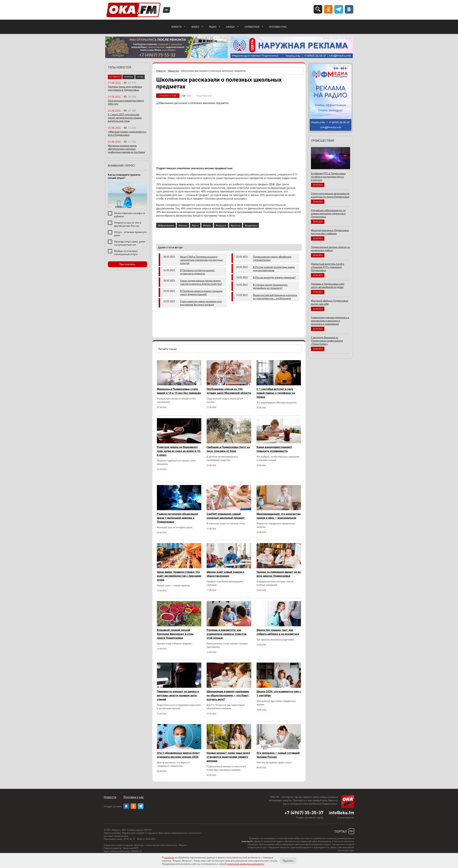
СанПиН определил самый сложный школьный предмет (226, 515)
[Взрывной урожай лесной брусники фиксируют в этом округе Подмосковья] (179, 625)
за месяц (128, 76)
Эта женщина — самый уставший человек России (278, 754)
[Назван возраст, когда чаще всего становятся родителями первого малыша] (229, 748)
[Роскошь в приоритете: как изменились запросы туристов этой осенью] (229, 625)
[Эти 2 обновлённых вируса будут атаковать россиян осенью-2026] (179, 748)
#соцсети (221, 225)
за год (140, 76)
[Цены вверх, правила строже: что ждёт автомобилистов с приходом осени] (179, 567)
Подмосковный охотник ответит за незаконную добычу (330, 248)
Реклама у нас (278, 26)
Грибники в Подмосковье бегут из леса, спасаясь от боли (228, 449)
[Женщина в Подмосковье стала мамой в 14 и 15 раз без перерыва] (179, 384)
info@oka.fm (341, 812)
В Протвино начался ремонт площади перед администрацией (201, 292)
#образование (166, 225)
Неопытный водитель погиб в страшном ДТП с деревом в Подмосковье (327, 267)
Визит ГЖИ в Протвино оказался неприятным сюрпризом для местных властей (201, 260)
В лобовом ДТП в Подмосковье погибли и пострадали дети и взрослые (328, 176)
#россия (235, 225)
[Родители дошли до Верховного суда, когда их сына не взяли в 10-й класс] (179, 442)
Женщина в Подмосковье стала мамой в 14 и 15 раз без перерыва (179, 391)
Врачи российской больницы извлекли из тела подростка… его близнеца (275, 296)
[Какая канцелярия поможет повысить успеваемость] (279, 442)
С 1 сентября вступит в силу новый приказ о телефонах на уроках (276, 393)
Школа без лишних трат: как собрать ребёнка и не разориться (278, 632)
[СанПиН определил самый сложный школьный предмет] (229, 509)
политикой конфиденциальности (245, 863)
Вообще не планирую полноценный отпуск (126, 252)
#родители (251, 225)
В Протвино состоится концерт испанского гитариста (197, 271)
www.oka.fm (247, 841)
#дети (195, 225)
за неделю (115, 76)
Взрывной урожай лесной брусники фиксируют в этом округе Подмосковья (175, 634)
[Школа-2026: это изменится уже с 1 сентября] (279, 686)
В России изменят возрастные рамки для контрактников (274, 268)
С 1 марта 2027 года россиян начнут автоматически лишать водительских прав (125, 117)
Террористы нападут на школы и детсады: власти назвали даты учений (178, 695)
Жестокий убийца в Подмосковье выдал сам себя (329, 302)
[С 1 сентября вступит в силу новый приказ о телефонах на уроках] (279, 384)
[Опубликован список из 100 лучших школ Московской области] (229, 384)
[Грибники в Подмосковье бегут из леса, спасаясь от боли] (229, 442)
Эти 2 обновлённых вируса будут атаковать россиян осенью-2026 (178, 754)
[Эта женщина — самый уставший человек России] (279, 748)
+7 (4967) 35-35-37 (303, 812)
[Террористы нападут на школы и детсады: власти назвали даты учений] (179, 686)
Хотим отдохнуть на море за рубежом (129, 214)
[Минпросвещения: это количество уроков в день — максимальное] (279, 509)
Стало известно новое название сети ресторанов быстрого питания (201, 303)
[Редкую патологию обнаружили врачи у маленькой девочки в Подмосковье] (179, 509)
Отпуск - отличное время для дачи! (130, 233)
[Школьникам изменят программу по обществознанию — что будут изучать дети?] (229, 686)
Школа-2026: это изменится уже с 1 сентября (279, 693)
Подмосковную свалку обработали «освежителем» (272, 258)
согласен (169, 857)
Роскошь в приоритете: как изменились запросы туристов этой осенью (226, 634)
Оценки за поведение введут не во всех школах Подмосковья (279, 574)
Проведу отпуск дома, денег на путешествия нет (129, 243)
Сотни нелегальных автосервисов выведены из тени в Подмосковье (330, 195)
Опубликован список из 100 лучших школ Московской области (229, 391)
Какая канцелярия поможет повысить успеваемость (274, 449)
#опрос (207, 225)
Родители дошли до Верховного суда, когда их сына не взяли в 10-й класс (179, 451)
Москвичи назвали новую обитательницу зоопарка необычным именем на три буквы (126, 148)
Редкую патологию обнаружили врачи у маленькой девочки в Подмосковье (177, 517)
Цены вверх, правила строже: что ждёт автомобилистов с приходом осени (179, 575)
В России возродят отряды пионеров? (274, 277)
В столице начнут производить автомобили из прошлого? (270, 286)
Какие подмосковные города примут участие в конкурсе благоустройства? (201, 282)
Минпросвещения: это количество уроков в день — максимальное (279, 515)
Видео (195, 26)
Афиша (230, 26)
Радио (212, 26)
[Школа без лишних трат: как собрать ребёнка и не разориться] (279, 625)
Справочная (252, 26)
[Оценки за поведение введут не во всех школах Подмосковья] (279, 567)
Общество (173, 70)
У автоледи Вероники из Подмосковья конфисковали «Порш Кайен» (327, 340)
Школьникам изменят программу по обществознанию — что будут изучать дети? (228, 695)
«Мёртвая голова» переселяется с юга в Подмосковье (127, 133)
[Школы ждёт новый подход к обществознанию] (229, 567)
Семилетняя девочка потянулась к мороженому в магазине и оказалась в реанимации (330, 320)
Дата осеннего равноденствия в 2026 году (126, 102)
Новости (176, 26)
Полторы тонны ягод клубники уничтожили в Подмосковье (125, 88)
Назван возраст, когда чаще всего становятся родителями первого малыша (228, 756)
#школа (183, 225)
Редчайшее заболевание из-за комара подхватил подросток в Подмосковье (328, 213)
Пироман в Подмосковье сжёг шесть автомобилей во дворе (328, 285)
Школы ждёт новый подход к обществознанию (225, 574)
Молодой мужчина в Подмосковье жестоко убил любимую (330, 231)
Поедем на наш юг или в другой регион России (127, 224)
